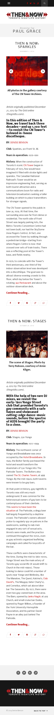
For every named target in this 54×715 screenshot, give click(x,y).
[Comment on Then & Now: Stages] (43, 634)
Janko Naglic (34, 596)
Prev (11, 71)
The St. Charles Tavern (25, 475)
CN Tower (28, 165)
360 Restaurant (23, 283)
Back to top (40, 711)
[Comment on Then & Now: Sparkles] (43, 303)
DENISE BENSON (19, 142)
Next (43, 71)
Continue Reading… (17, 293)
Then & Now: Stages (27, 321)
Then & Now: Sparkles (27, 45)
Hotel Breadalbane (32, 457)
